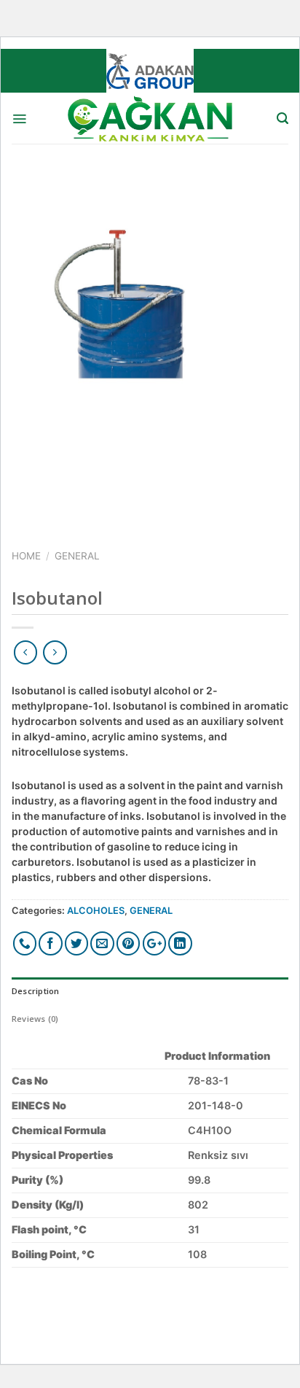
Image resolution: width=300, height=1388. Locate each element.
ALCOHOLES (96, 910)
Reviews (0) (35, 1018)
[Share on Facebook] (51, 943)
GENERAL (77, 556)
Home (26, 556)
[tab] (150, 991)
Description (35, 990)
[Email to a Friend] (102, 943)
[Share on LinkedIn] (180, 943)
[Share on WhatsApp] (25, 943)
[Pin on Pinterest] (129, 943)
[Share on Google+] (155, 943)
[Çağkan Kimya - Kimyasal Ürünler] (150, 118)
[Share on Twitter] (77, 943)
